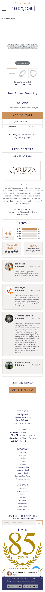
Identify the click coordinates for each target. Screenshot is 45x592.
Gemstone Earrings (23, 479)
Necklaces (22, 455)
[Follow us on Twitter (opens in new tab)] (25, 529)
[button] (16, 3)
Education (22, 498)
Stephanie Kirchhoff (24, 316)
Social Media (22, 507)
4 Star (19, 231)
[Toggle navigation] (4, 10)
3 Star (19, 234)
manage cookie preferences (24, 581)
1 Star (19, 238)
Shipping (12, 126)
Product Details (22, 149)
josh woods (20, 264)
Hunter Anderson (22, 362)
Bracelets (22, 458)
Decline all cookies (14, 586)
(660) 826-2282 (22, 84)
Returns (33, 126)
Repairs (22, 495)
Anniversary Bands (22, 470)
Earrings (23, 452)
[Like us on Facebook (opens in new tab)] (19, 529)
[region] (22, 46)
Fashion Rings (13, 212)
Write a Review (22, 390)
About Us (22, 489)
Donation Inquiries (22, 510)
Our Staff (22, 501)
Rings (22, 461)
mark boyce (20, 288)
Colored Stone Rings (22, 476)
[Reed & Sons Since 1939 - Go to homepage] (23, 7)
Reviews (22, 222)
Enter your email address (22, 518)
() (39, 229)
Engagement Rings (22, 467)
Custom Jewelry (22, 492)
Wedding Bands (9, 18)
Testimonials (22, 504)
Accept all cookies (31, 586)
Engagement (22, 214)
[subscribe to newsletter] (39, 522)
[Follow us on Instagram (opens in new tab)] (22, 529)
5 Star (19, 229)
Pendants (22, 464)
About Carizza (22, 155)
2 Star (19, 236)
